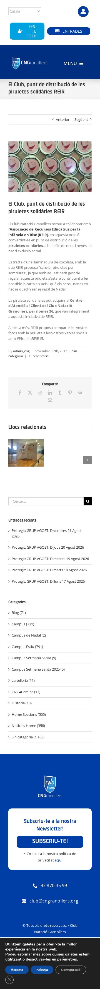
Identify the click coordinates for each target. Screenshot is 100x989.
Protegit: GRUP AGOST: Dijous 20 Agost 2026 (48, 547)
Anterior (62, 119)
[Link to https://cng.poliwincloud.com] (83, 11)
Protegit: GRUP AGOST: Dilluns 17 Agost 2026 (48, 581)
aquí (58, 860)
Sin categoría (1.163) (28, 737)
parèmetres (67, 959)
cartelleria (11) (23, 680)
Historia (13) (22, 702)
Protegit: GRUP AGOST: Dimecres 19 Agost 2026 (50, 558)
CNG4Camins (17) (26, 691)
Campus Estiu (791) (27, 646)
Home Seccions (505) (29, 714)
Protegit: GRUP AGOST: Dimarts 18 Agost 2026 (49, 569)
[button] (12, 460)
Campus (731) (23, 623)
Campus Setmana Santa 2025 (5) (38, 669)
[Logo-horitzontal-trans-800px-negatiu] (29, 58)
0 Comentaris (38, 356)
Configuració (71, 970)
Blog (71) (19, 612)
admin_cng (21, 351)
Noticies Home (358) (28, 725)
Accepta (17, 970)
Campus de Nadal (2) (29, 635)
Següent (81, 119)
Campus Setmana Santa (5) (34, 657)
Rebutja (42, 970)
